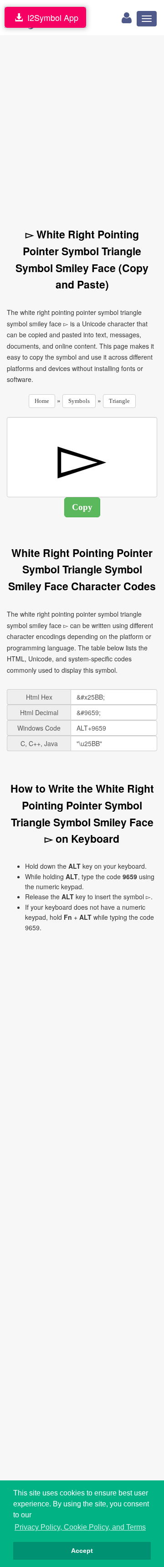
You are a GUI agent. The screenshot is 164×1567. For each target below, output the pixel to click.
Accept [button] (82, 1550)
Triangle (119, 400)
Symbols (79, 400)
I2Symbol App (50, 17)
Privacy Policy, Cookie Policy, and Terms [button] (80, 1527)
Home (42, 400)
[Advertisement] (82, 126)
